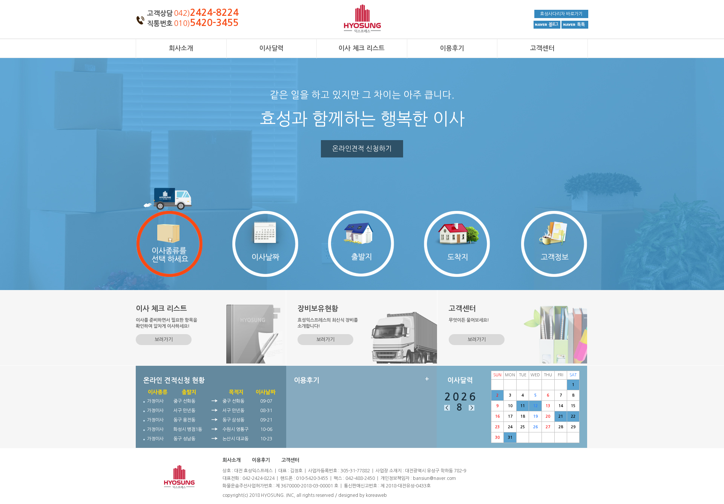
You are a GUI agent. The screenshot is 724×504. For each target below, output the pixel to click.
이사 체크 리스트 (362, 48)
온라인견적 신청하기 (362, 148)
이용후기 (452, 48)
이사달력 (271, 48)
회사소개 (181, 48)
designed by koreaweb (362, 495)
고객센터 (542, 48)
